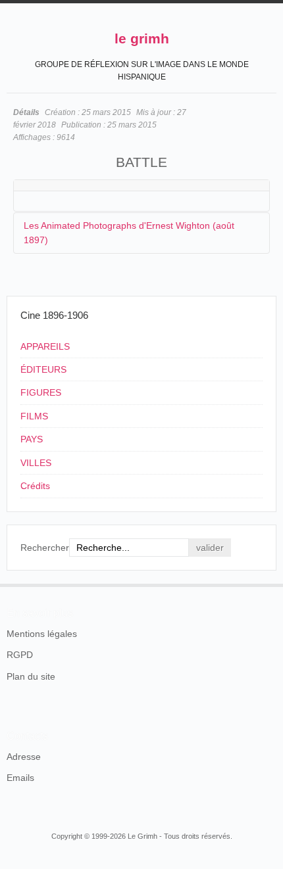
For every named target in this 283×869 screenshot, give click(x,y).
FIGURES (40, 392)
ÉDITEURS (43, 369)
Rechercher (44, 547)
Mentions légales (42, 633)
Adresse (24, 756)
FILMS (34, 416)
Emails (20, 777)
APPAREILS (45, 346)
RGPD (20, 654)
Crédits (35, 486)
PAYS (31, 439)
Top (268, 584)
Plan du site (31, 676)
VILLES (35, 463)
